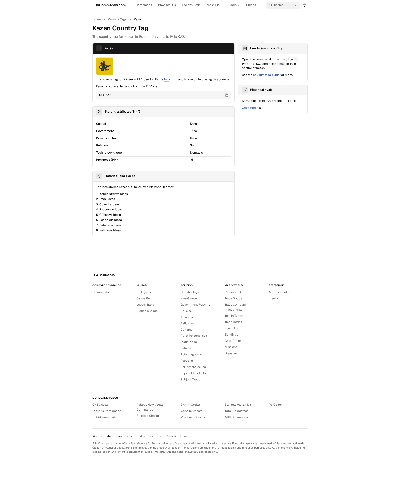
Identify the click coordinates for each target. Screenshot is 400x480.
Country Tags (191, 5)
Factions (187, 361)
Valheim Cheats (191, 411)
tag (166, 79)
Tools (233, 5)
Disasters (231, 353)
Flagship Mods (147, 311)
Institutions (189, 342)
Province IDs (167, 5)
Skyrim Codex (190, 405)
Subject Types (190, 379)
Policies (186, 311)
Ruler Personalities (194, 336)
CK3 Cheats (100, 405)
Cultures (186, 330)
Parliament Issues (193, 367)
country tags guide (266, 75)
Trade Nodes (233, 322)
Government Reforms (195, 305)
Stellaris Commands (106, 411)
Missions (231, 347)
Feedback (155, 436)
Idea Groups (189, 298)
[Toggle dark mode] (305, 5)
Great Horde (250, 108)
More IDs (213, 5)
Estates (186, 348)
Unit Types (144, 292)
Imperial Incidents (193, 373)
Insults (273, 298)
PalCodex (275, 405)
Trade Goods (233, 298)
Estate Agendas (192, 354)
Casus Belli (144, 298)
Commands (144, 5)
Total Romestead (237, 411)
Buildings (231, 334)
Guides (251, 5)
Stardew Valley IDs (238, 405)
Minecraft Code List (194, 417)
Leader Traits (145, 305)
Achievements (279, 292)
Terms (183, 436)
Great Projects (234, 341)
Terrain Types (234, 316)
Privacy (171, 436)
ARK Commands (236, 417)
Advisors (187, 317)
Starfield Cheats (148, 416)
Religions (187, 323)
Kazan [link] (138, 19)
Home (96, 19)
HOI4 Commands (104, 417)
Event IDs (231, 328)
